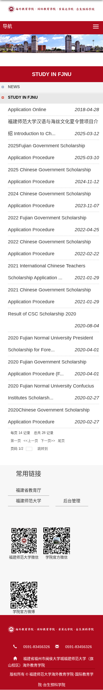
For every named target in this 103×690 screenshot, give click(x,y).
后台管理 (71, 501)
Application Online (27, 109)
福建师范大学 (28, 501)
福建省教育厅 (28, 490)
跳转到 (43, 449)
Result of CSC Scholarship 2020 (42, 313)
